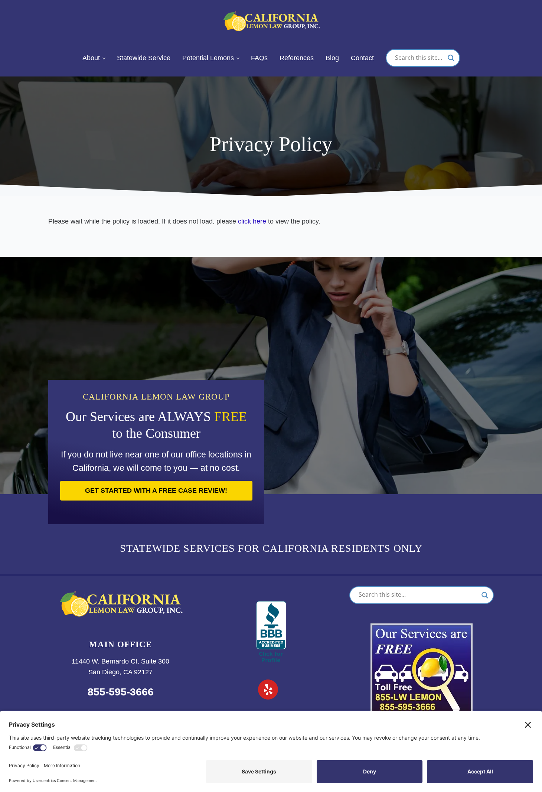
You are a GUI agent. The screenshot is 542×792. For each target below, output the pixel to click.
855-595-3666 (121, 692)
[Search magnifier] (451, 58)
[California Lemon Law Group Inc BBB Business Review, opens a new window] (271, 606)
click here (252, 221)
